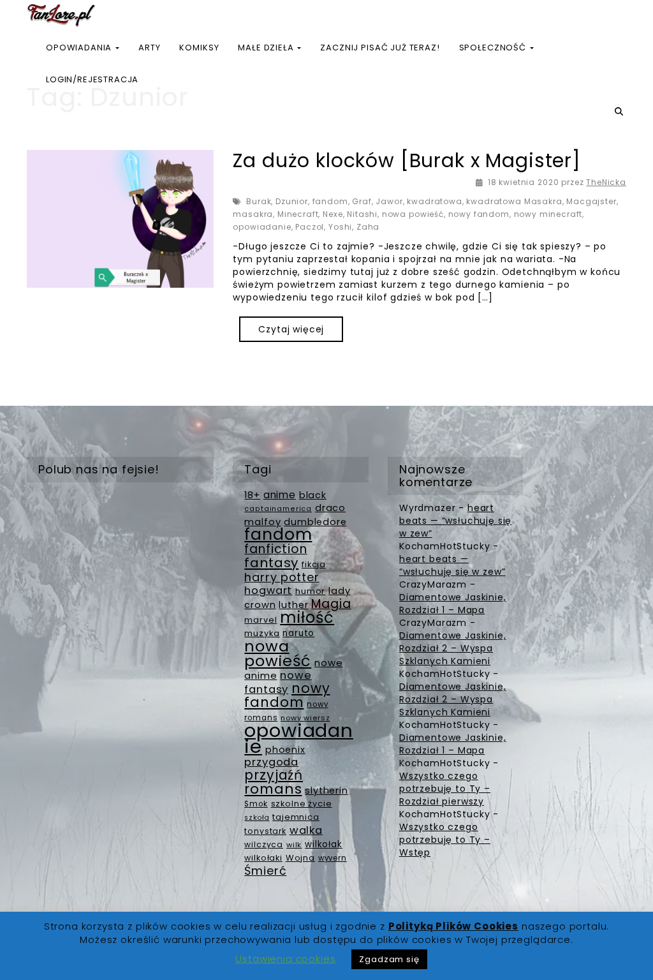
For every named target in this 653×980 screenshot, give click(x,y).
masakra (253, 214)
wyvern (332, 858)
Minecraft (298, 214)
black (312, 495)
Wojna (300, 858)
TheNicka (606, 182)
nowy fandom (479, 214)
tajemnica (295, 817)
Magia (331, 603)
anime (279, 494)
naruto (298, 633)
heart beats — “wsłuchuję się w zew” (455, 520)
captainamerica (278, 509)
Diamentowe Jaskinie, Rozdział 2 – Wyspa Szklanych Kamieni (452, 648)
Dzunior (291, 201)
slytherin (326, 790)
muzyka (261, 633)
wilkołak (323, 844)
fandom (330, 201)
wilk (294, 845)
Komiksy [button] (199, 47)
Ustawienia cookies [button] (285, 958)
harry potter (281, 577)
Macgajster (591, 201)
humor (310, 591)
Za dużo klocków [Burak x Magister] (407, 160)
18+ (252, 495)
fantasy (271, 563)
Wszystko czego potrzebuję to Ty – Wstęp (444, 839)
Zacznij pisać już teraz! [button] (379, 47)
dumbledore (315, 522)
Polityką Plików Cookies (453, 926)
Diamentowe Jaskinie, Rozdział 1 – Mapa (452, 603)
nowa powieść (413, 214)
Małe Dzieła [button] (267, 47)
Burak (258, 201)
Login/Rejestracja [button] (92, 79)
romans (273, 789)
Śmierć (265, 871)
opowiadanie (262, 226)
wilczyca (263, 844)
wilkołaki (263, 857)
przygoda (271, 762)
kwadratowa (434, 201)
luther (293, 604)
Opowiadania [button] (80, 47)
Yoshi (340, 226)
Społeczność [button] (494, 47)
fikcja (314, 564)
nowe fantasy (277, 682)
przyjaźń (273, 775)
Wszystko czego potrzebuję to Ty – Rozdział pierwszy (444, 788)
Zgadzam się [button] (389, 959)
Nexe (332, 214)
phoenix (285, 749)
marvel (260, 619)
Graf (361, 201)
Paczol (309, 226)
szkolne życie (301, 804)
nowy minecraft (548, 214)
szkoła (256, 817)
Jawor (389, 201)
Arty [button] (149, 47)
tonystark (265, 831)
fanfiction (275, 549)
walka (306, 830)
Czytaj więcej (291, 329)
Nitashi (362, 214)
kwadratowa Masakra (514, 201)
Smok (255, 804)
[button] (620, 112)
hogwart (268, 590)
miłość (307, 617)
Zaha (367, 226)
